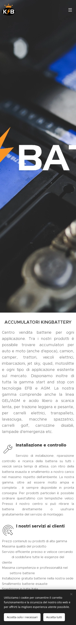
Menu (70, 10)
